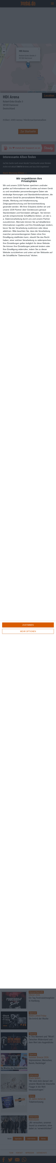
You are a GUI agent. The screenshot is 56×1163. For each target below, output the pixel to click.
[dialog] (28, 581)
